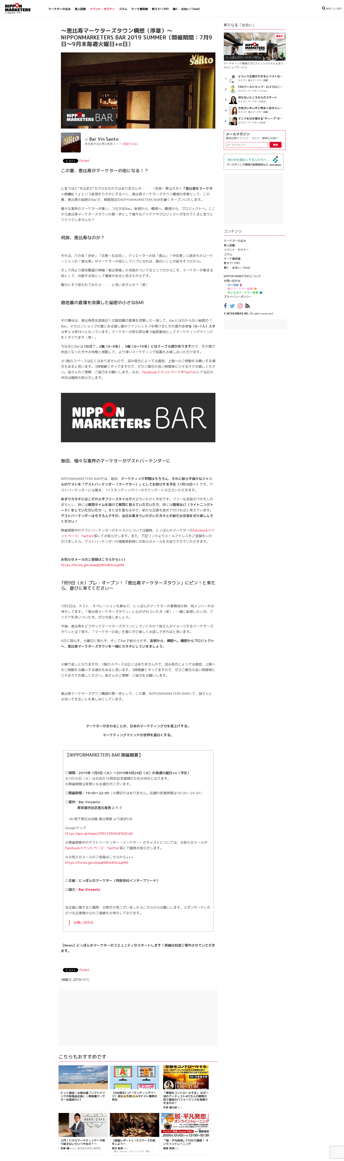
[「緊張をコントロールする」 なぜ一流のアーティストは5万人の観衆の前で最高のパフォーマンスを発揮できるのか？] (186, 1077)
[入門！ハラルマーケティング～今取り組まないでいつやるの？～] (83, 1125)
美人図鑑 (80, 9)
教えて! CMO (160, 9)
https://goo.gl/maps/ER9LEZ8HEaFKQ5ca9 (99, 833)
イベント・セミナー (102, 9)
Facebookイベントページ (161, 372)
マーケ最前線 (139, 9)
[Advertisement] (138, 1018)
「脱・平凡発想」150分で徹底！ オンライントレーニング (185, 1142)
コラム (123, 9)
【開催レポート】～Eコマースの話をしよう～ (133, 1142)
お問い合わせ (83, 922)
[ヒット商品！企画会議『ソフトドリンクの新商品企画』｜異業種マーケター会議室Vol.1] (83, 1077)
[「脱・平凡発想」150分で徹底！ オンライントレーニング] (186, 1125)
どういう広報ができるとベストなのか (261, 76)
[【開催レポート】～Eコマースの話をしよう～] (134, 1125)
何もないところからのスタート (257, 97)
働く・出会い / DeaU (186, 9)
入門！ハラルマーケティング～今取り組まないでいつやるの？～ (83, 1142)
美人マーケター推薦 (240, 289)
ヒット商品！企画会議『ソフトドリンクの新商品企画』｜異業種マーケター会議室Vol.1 (83, 1096)
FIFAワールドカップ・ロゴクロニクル (261, 87)
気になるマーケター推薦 (243, 292)
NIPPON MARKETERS (21, 8)
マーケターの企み (59, 9)
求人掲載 (233, 285)
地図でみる (130, 144)
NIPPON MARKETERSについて (242, 276)
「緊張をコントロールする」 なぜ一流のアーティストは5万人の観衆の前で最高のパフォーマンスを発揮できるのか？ (186, 1098)
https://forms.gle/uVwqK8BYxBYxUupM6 (92, 565)
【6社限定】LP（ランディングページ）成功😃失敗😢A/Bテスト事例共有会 (134, 1096)
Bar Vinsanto (89, 889)
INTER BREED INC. (238, 313)
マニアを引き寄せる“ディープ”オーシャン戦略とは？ (261, 118)
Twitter (190, 372)
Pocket (84, 160)
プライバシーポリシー (238, 297)
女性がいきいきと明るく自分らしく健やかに (261, 108)
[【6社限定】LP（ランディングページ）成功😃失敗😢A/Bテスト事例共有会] (134, 1077)
